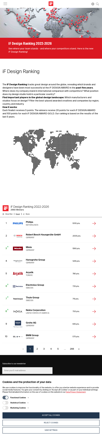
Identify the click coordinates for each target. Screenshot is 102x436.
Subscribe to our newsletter (14, 364)
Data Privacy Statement (76, 392)
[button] (91, 4)
